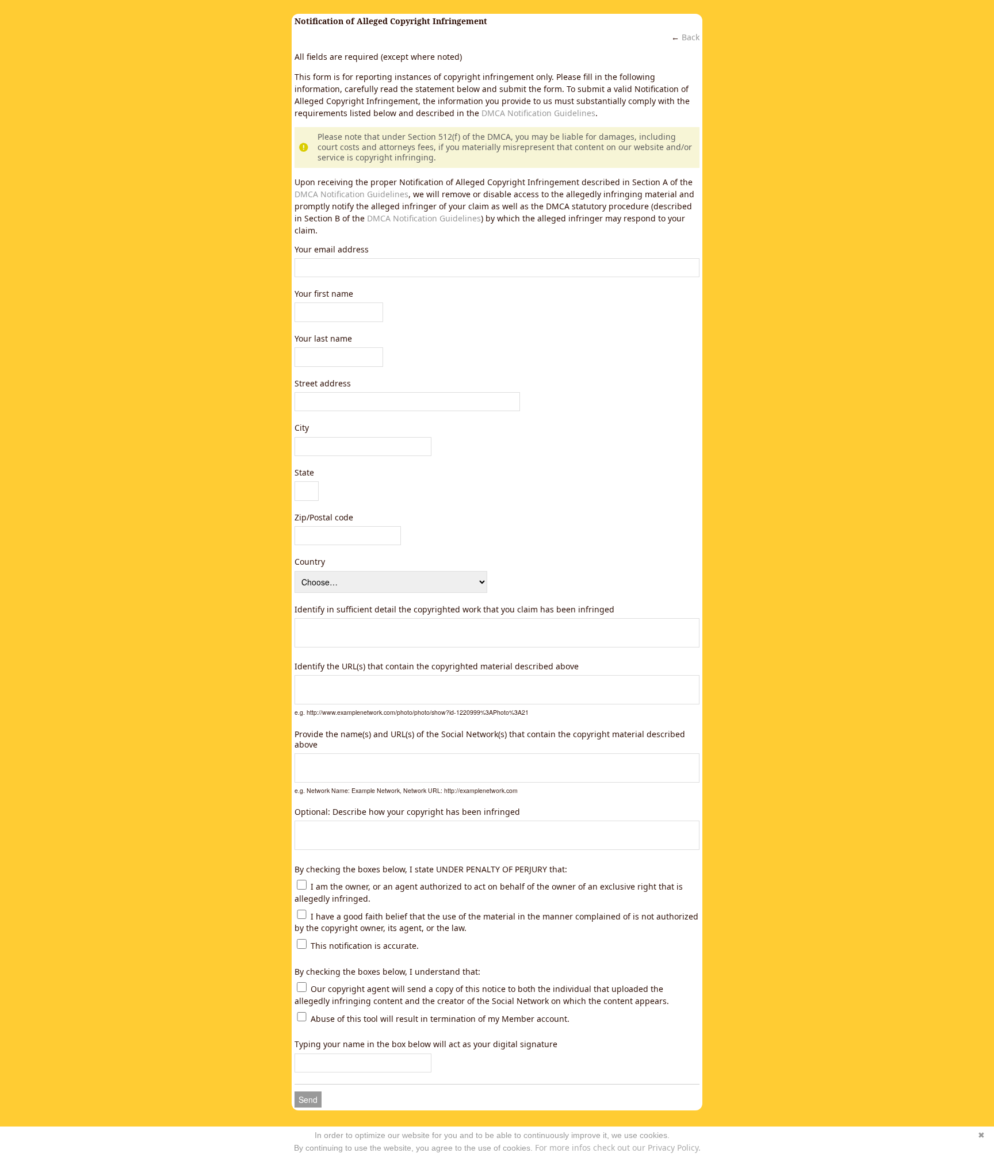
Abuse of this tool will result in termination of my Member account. (438, 1018)
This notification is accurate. (363, 945)
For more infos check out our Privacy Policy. (618, 1147)
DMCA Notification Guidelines (538, 113)
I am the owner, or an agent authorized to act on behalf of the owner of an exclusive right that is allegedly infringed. (489, 892)
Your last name (323, 339)
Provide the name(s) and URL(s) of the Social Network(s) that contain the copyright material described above (490, 739)
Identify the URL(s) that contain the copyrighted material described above (437, 666)
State (304, 473)
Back (690, 37)
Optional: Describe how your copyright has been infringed (407, 812)
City (302, 428)
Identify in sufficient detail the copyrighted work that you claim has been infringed (454, 609)
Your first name (324, 294)
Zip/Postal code (324, 517)
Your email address (332, 249)
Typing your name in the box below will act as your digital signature (426, 1044)
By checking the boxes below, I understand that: (387, 972)
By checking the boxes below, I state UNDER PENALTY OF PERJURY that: (431, 869)
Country (310, 562)
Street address (323, 383)
